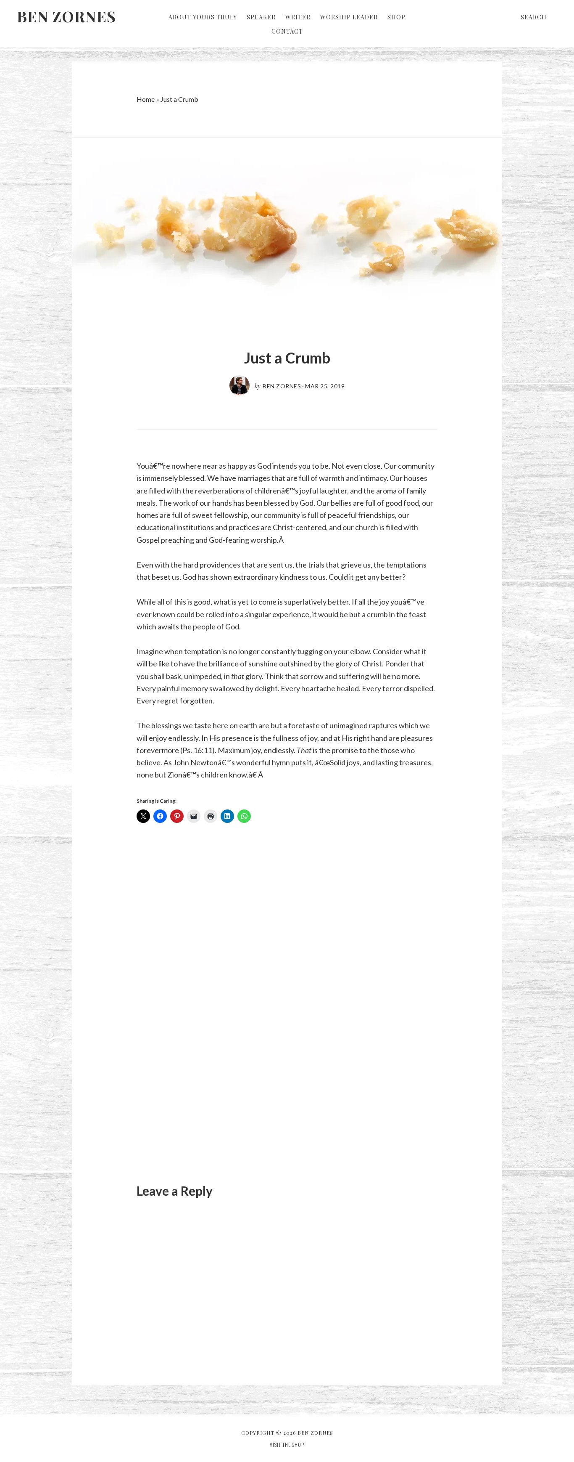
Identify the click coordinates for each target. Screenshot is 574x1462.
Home (146, 99)
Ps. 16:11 (197, 750)
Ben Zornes (66, 16)
